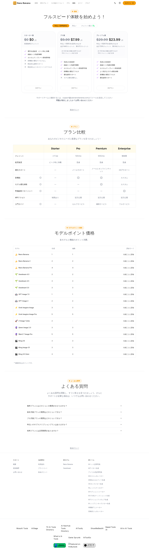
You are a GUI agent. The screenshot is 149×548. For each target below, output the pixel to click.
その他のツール (56, 3)
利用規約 (41, 464)
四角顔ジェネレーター (96, 511)
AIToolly (79, 528)
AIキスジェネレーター (95, 476)
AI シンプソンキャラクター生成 (99, 503)
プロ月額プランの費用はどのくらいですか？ (44, 418)
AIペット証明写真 (94, 464)
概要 (14, 464)
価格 (73, 3)
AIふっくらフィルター (95, 488)
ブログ (87, 3)
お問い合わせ (17, 472)
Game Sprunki (74, 537)
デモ (68, 3)
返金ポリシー (74, 110)
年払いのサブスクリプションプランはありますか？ (47, 424)
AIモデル (43, 3)
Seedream (67, 468)
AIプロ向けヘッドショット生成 (99, 496)
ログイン (38, 88)
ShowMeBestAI (97, 528)
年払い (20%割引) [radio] (61, 26)
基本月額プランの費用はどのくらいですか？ (44, 412)
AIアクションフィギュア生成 (98, 499)
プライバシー (42, 468)
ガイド (80, 3)
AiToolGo (87, 537)
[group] (74, 26)
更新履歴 (16, 468)
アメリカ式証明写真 (95, 472)
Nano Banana (68, 464)
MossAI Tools (22, 528)
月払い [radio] (74, 26)
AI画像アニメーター (95, 507)
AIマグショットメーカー (96, 492)
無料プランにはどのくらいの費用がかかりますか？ (47, 406)
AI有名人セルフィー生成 (96, 480)
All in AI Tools (126, 528)
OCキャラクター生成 (95, 484)
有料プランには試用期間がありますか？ (42, 431)
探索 (36, 3)
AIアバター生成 (93, 468)
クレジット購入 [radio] (86, 26)
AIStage (34, 528)
